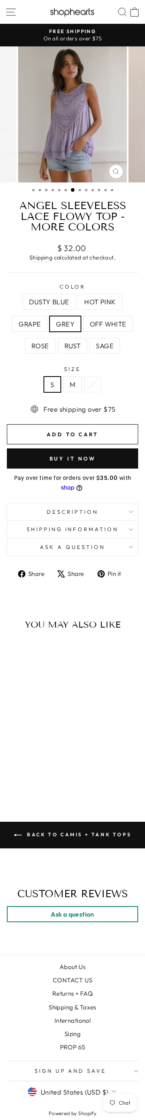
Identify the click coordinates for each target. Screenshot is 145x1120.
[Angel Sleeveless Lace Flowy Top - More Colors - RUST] (32, 774)
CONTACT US (72, 980)
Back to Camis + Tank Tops (78, 834)
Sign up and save (71, 1071)
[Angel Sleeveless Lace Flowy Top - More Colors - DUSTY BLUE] (13, 766)
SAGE (105, 345)
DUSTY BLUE (49, 301)
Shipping (40, 257)
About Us (72, 967)
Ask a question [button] (72, 914)
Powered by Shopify (72, 1113)
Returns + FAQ (72, 993)
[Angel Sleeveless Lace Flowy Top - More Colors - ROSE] (22, 774)
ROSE (40, 345)
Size (72, 369)
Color (73, 286)
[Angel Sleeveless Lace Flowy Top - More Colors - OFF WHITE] (50, 766)
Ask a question (72, 547)
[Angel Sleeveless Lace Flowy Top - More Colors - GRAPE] (32, 766)
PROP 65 (72, 1047)
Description (72, 512)
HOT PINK (100, 301)
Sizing (72, 1034)
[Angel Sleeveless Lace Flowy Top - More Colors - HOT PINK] (22, 766)
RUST (72, 345)
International (72, 1020)
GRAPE (30, 324)
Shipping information (73, 529)
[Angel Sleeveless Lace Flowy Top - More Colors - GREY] (41, 766)
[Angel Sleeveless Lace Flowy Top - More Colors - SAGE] (41, 774)
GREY (65, 324)
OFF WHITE (108, 324)
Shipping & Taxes (72, 1007)
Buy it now (73, 458)
